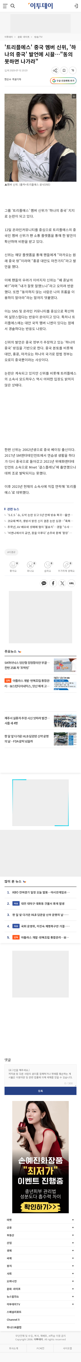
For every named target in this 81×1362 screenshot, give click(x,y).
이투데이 (9, 36)
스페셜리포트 (14, 1312)
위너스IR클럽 (14, 1327)
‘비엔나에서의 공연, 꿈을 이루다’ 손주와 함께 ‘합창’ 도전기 (41, 533)
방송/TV (38, 36)
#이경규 (11, 552)
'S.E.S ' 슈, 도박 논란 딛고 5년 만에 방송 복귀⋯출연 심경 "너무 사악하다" (41, 515)
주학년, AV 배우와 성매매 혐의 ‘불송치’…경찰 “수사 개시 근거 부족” (41, 527)
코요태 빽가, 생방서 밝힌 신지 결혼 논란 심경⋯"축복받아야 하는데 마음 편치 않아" (41, 521)
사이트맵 (67, 1348)
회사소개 (13, 1348)
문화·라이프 (23, 36)
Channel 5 (13, 1319)
